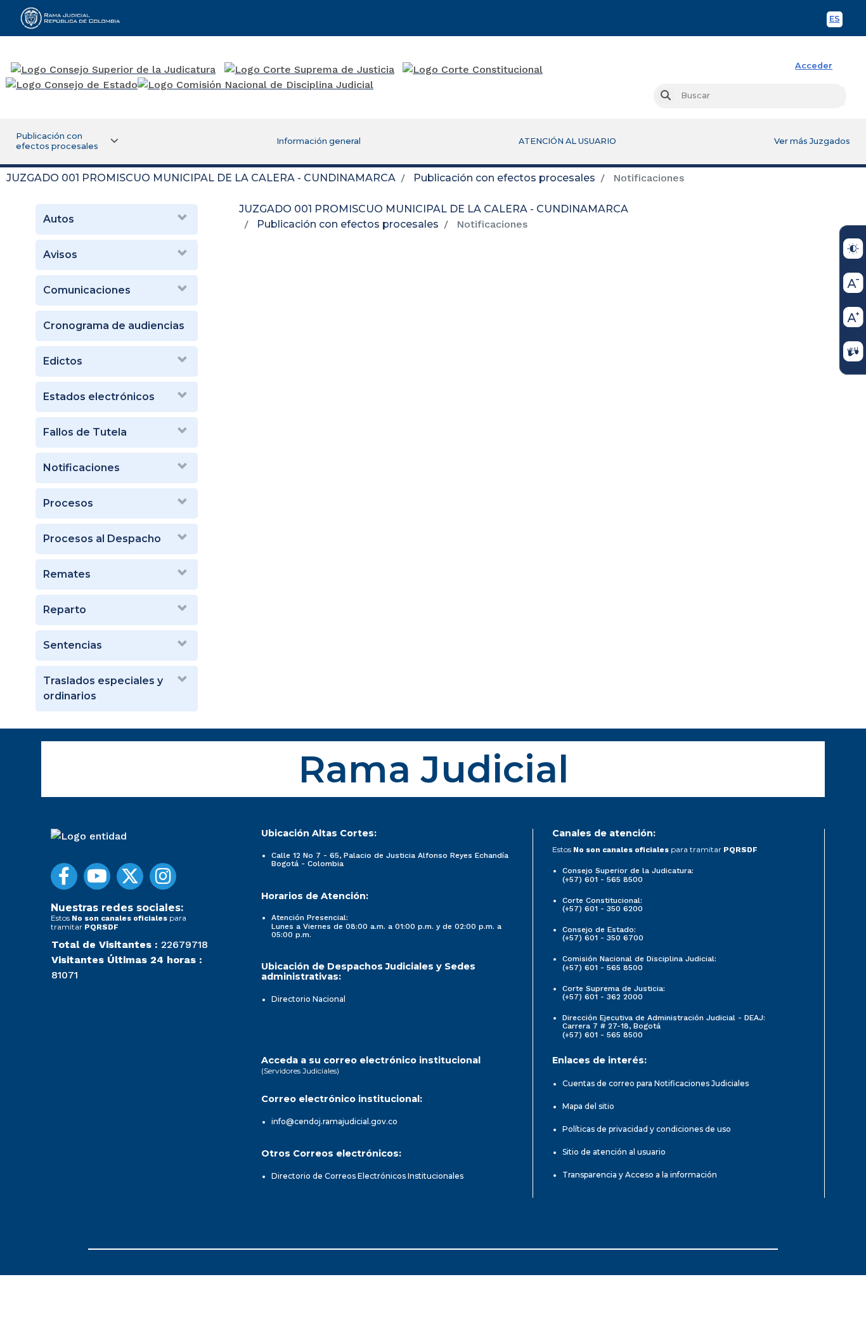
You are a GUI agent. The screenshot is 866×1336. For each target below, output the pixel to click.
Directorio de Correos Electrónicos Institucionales (367, 1176)
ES (836, 20)
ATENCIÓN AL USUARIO (567, 141)
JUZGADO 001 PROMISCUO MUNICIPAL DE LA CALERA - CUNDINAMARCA (201, 178)
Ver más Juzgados (812, 141)
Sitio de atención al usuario (614, 1152)
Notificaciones (81, 468)
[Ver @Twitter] (130, 876)
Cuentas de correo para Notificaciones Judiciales (655, 1083)
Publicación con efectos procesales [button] (57, 141)
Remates (67, 574)
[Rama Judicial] (76, 18)
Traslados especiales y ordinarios (103, 688)
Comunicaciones (87, 290)
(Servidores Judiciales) (300, 1070)
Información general (318, 141)
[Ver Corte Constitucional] (473, 69)
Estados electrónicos (99, 397)
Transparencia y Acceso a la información (639, 1174)
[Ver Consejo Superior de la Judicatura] (113, 69)
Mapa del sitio (588, 1106)
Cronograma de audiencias (113, 326)
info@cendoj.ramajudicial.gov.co (334, 1121)
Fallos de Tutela (85, 432)
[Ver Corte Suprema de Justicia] (310, 69)
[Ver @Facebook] (64, 876)
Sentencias (72, 645)
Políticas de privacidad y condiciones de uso (646, 1129)
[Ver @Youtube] (97, 876)
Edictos (62, 361)
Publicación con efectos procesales (504, 178)
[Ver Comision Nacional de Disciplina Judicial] (255, 85)
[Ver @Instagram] (163, 876)
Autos (58, 219)
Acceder (813, 65)
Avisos (60, 255)
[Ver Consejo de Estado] (72, 85)
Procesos (68, 503)
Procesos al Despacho (102, 539)
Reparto (64, 610)
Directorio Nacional (308, 999)
